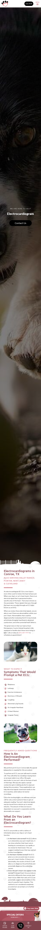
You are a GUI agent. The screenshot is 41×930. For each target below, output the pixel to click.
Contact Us (20, 223)
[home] (4, 4)
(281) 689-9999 (23, 633)
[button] (37, 3)
